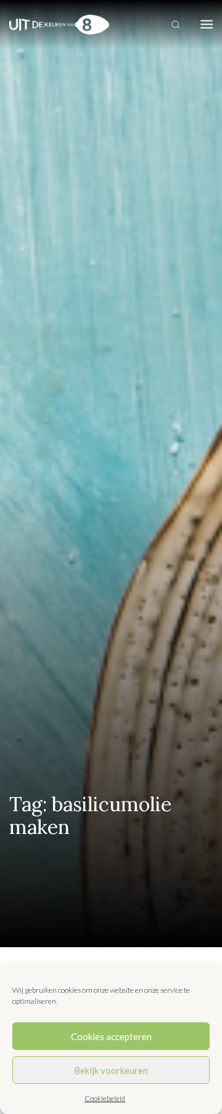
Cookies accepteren (111, 1036)
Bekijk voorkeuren (111, 1070)
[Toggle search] (176, 25)
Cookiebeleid (104, 1098)
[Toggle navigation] (206, 24)
